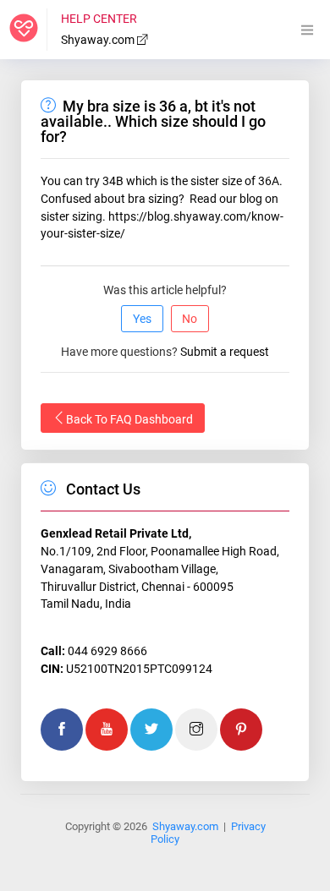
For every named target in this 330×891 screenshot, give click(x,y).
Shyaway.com (99, 39)
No (189, 318)
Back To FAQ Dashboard (129, 419)
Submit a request (224, 351)
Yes (142, 318)
